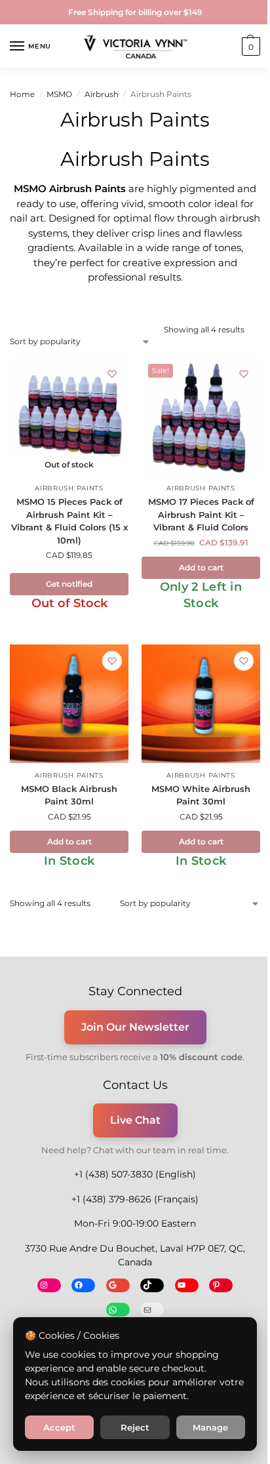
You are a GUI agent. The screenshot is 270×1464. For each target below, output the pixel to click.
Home (22, 94)
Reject (135, 1427)
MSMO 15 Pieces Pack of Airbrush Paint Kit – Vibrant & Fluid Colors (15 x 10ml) (69, 520)
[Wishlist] (112, 374)
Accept (59, 1427)
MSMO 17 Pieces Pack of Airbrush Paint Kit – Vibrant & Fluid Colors (201, 514)
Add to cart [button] (201, 567)
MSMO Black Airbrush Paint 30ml (69, 795)
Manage (210, 1427)
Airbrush (102, 94)
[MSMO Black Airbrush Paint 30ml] (69, 703)
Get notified (69, 584)
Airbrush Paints (69, 488)
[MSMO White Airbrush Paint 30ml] (201, 703)
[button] (249, 46)
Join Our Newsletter (135, 1027)
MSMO (59, 94)
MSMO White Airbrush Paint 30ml (200, 795)
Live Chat (135, 1120)
